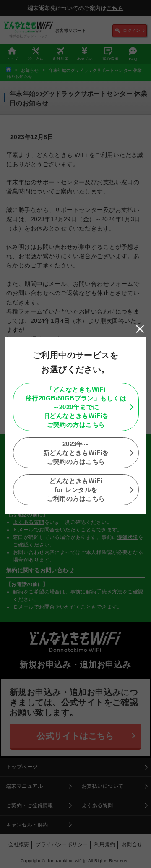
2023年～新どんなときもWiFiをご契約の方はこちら (76, 452)
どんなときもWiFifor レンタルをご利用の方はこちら (76, 489)
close (140, 329)
